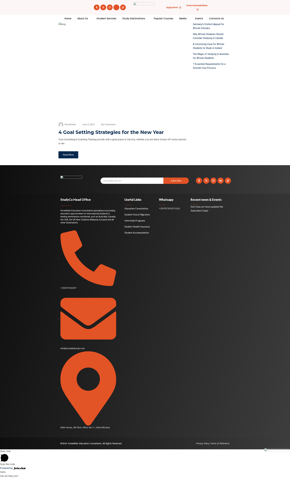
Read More (68, 154)
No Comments (108, 124)
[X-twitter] (103, 7)
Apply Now (172, 7)
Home (67, 18)
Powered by (6, 468)
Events (199, 18)
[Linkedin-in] (221, 181)
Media (183, 18)
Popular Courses (163, 18)
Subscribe (176, 180)
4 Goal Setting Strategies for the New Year (111, 132)
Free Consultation (197, 5)
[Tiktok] (123, 7)
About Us (82, 18)
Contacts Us (216, 18)
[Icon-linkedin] (116, 7)
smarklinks (70, 124)
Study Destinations (133, 18)
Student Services (106, 18)
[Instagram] (110, 7)
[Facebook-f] (97, 7)
